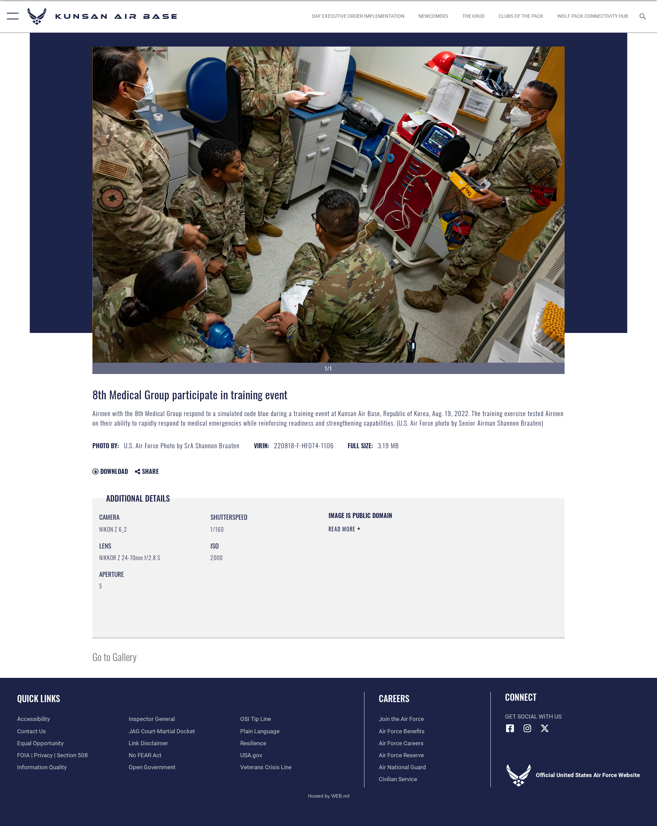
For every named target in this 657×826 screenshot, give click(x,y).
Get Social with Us (533, 716)
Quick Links (38, 698)
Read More (342, 529)
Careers (394, 698)
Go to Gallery (114, 656)
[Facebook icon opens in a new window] (510, 728)
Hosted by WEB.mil (328, 796)
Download (113, 471)
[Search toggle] (643, 16)
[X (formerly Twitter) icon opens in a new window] (545, 728)
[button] (11, 16)
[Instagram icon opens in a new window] (527, 728)
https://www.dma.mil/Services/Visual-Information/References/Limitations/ (408, 572)
